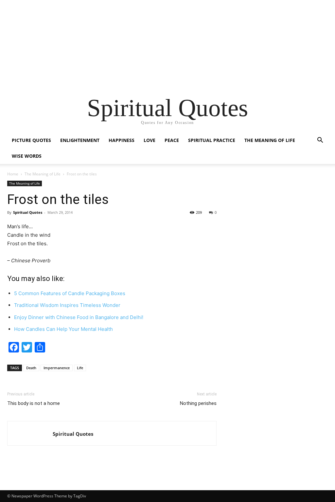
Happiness (121, 140)
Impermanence (57, 367)
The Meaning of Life (269, 140)
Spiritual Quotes (73, 434)
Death (31, 367)
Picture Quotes (31, 140)
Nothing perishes (198, 403)
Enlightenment (79, 140)
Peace (172, 140)
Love (149, 140)
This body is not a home (33, 403)
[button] (320, 141)
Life (80, 367)
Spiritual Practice (211, 140)
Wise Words (27, 156)
